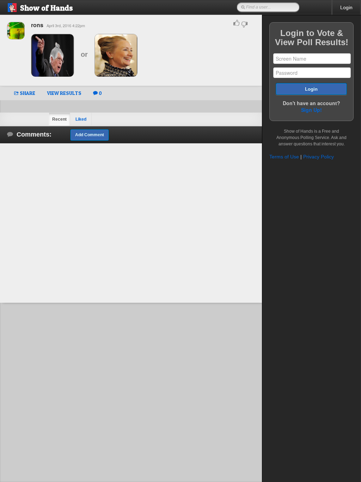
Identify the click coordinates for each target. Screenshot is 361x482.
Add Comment (89, 134)
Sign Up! (311, 109)
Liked (80, 119)
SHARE (27, 93)
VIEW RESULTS (64, 93)
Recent (59, 119)
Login (346, 7)
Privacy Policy (318, 156)
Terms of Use (284, 156)
